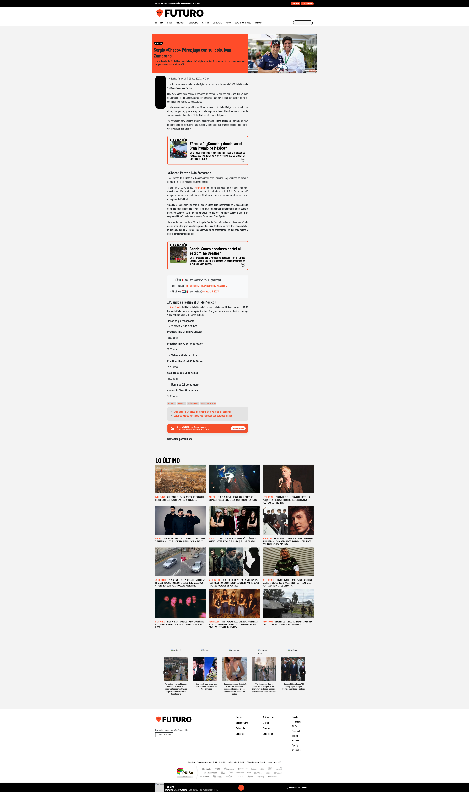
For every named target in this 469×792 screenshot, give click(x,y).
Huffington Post (209, 772)
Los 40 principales (218, 769)
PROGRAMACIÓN (174, 3)
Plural (228, 779)
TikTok (295, 726)
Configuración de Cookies (236, 762)
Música (169, 23)
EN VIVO (164, 3)
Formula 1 (182, 403)
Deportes (205, 23)
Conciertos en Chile (243, 23)
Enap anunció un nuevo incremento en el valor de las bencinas (202, 411)
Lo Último (159, 23)
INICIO (157, 3)
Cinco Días (239, 772)
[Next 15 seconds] (247, 788)
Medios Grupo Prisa (185, 776)
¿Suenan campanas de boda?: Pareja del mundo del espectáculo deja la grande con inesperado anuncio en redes (234, 689)
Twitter (295, 735)
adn (270, 769)
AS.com (261, 769)
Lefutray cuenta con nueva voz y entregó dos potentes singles (203, 415)
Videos (228, 23)
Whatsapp (296, 749)
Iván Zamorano (193, 403)
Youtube (295, 740)
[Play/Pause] (241, 788)
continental (249, 772)
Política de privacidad (204, 762)
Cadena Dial (270, 772)
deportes (172, 403)
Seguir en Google (238, 428)
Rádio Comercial (282, 779)
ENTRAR (296, 3)
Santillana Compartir (243, 769)
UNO (223, 772)
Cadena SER (254, 769)
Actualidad (193, 23)
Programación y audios (298, 787)
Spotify (295, 745)
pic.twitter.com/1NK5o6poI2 (214, 285)
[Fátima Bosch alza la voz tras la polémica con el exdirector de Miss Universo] (205, 669)
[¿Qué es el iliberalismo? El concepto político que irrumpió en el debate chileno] (293, 669)
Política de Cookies (219, 762)
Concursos (259, 23)
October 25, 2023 (210, 291)
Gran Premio (175, 307)
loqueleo (259, 779)
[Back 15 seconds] (235, 788)
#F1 (187, 285)
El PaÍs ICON (239, 779)
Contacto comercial (164, 735)
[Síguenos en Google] (285, 12)
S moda (249, 779)
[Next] (253, 788)
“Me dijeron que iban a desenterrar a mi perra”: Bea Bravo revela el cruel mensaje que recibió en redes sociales (264, 688)
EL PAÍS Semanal (255, 772)
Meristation (271, 779)
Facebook (296, 731)
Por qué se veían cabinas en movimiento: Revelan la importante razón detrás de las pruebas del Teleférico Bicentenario (176, 689)
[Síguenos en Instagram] (289, 12)
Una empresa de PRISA (185, 771)
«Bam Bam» (201, 187)
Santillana (230, 769)
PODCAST (196, 3)
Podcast (267, 728)
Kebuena (279, 772)
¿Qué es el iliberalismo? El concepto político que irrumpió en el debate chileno (293, 686)
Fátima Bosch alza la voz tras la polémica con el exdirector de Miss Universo (205, 686)
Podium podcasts (205, 775)
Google (295, 717)
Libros (266, 722)
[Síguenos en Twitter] (301, 12)
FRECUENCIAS (186, 3)
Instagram (296, 721)
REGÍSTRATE (308, 3)
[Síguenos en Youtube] (305, 12)
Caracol (278, 769)
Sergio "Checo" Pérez (209, 403)
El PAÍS (206, 769)
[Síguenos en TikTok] (293, 12)
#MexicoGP (195, 285)
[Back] (229, 788)
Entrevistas (217, 23)
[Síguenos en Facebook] (297, 12)
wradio (230, 772)
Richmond (205, 779)
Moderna (217, 779)
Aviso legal (192, 762)
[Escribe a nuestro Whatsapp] (312, 12)
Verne (262, 772)
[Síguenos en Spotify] (308, 12)
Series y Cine (180, 23)
